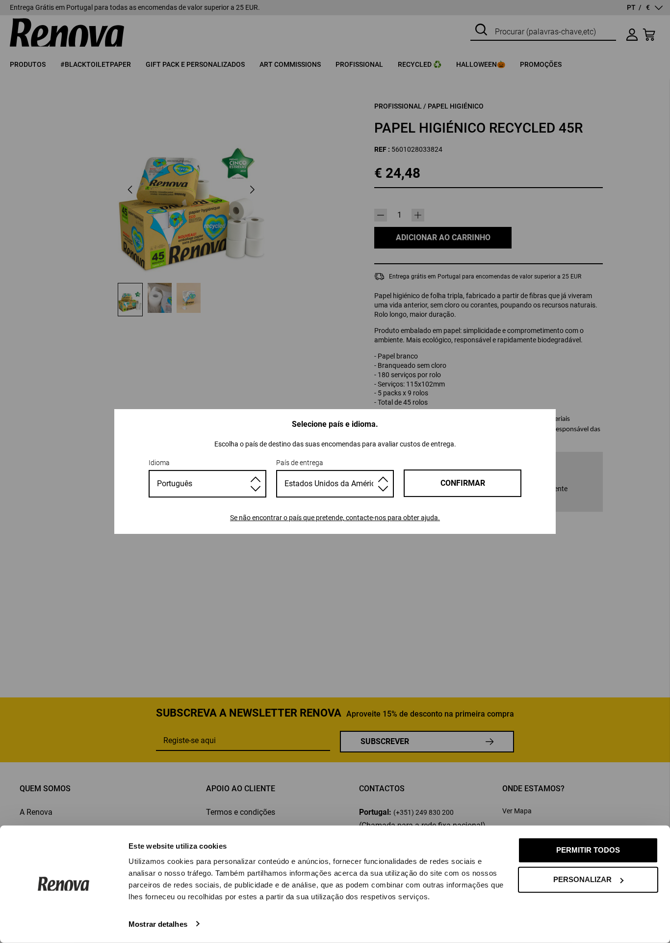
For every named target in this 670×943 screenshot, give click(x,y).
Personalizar (582, 879)
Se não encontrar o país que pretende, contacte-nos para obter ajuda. (335, 518)
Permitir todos (588, 850)
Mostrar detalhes (158, 923)
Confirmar (462, 483)
